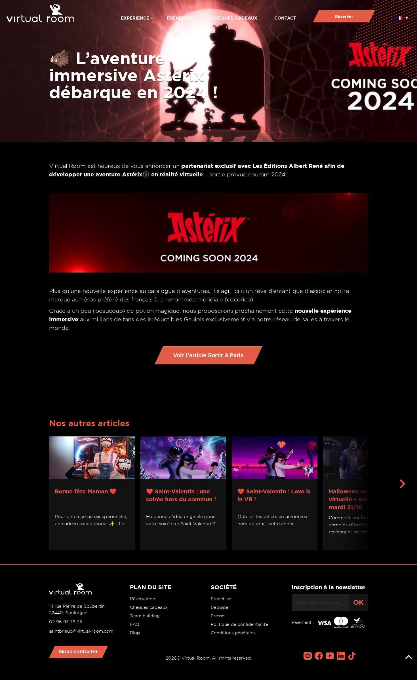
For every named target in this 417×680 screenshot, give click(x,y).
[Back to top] (408, 657)
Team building (145, 616)
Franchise (221, 599)
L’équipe (219, 607)
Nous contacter (78, 651)
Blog (135, 633)
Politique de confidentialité (239, 624)
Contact (285, 18)
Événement (181, 18)
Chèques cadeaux (234, 18)
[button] (402, 16)
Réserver (344, 16)
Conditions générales (233, 633)
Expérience (135, 18)
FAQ (134, 624)
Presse (217, 616)
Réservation (142, 599)
